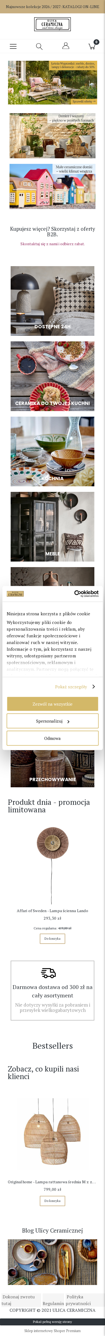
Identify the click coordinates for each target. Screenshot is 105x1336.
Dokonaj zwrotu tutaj (18, 1300)
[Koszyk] (92, 46)
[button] (13, 46)
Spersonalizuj (49, 721)
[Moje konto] (66, 48)
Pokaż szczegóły (71, 686)
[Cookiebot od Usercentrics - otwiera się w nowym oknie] (75, 593)
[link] (52, 84)
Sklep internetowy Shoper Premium (52, 1330)
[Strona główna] (52, 24)
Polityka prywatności (78, 1300)
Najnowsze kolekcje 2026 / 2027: (52, 6)
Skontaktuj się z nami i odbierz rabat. (52, 243)
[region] (52, 84)
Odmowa (52, 738)
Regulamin (53, 1303)
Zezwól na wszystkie (52, 703)
